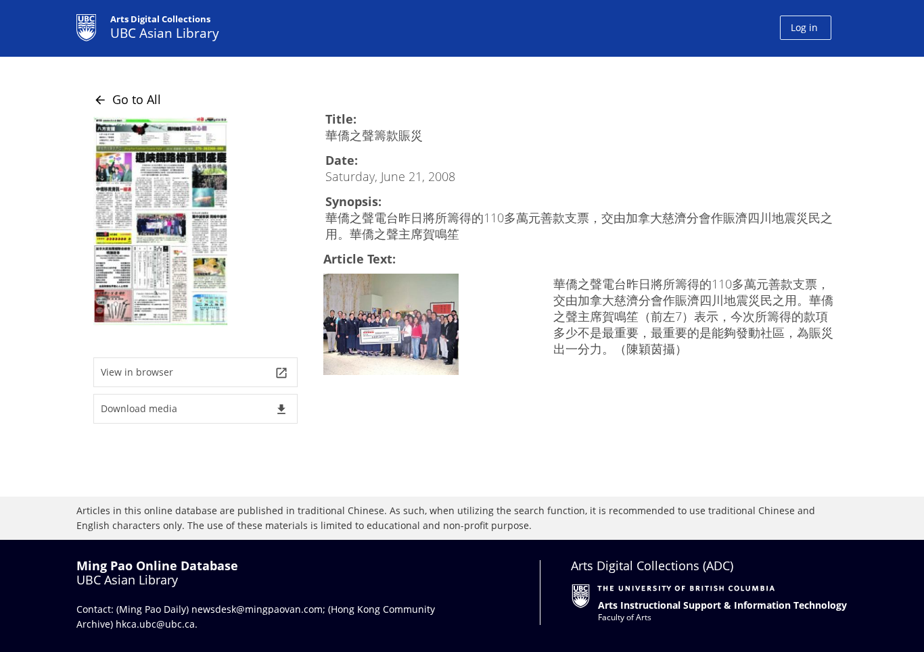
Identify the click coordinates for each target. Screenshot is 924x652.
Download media (194, 409)
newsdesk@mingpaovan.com (257, 609)
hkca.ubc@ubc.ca (155, 624)
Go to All (127, 99)
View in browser (194, 373)
